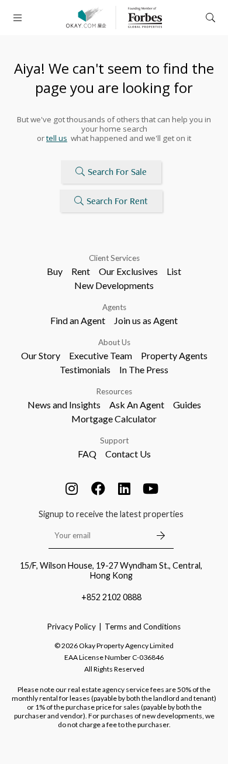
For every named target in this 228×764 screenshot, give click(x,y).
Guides (187, 404)
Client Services (114, 258)
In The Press (143, 369)
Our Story (40, 355)
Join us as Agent (146, 320)
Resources (114, 391)
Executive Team (100, 355)
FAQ (87, 453)
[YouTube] (151, 488)
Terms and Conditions (143, 626)
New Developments (114, 285)
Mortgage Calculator (114, 418)
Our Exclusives (128, 271)
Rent (80, 271)
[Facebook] (98, 488)
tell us (56, 138)
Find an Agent (77, 320)
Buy (55, 271)
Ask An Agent (136, 404)
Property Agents (174, 355)
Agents (114, 307)
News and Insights (64, 404)
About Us (114, 342)
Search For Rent (117, 201)
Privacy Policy (71, 626)
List (174, 271)
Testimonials (85, 369)
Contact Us (128, 453)
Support (114, 440)
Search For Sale (117, 172)
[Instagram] (72, 488)
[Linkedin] (124, 488)
